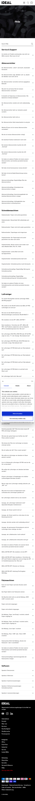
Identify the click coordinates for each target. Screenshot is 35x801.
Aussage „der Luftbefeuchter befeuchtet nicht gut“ (15, 540)
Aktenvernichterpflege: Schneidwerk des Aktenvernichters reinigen (12, 188)
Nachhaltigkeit (6, 729)
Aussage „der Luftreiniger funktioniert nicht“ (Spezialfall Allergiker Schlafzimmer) (13, 504)
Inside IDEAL (5, 752)
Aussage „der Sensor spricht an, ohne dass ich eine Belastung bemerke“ (15, 516)
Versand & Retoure (7, 765)
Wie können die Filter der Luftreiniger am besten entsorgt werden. (15, 444)
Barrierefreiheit (16, 787)
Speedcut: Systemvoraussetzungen (11, 681)
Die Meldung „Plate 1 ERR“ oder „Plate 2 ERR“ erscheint (14, 635)
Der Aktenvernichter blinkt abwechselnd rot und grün (16, 122)
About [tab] (29, 385)
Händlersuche (6, 731)
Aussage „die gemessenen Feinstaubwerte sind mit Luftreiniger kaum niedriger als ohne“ (15, 528)
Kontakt (4, 721)
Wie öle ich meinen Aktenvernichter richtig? (13, 134)
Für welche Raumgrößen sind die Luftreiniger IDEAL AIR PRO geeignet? (15, 299)
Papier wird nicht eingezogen (9, 604)
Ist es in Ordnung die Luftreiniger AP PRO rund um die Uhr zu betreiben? (16, 463)
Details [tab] (18, 385)
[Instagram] (7, 713)
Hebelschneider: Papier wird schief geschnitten (14, 215)
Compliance (27, 785)
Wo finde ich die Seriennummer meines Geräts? (14, 168)
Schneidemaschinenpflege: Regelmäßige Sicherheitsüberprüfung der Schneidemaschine (14, 277)
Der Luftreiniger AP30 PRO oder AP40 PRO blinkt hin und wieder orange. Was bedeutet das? (15, 342)
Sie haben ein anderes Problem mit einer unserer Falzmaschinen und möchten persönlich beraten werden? (15, 649)
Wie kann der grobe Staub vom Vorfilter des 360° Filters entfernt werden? (15, 437)
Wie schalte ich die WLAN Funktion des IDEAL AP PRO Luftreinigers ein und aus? (16, 306)
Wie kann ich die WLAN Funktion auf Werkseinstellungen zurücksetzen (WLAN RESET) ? (15, 313)
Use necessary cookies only (17, 418)
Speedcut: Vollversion (7, 675)
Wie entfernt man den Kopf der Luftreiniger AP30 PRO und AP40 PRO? (16, 423)
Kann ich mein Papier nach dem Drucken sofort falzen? (14, 586)
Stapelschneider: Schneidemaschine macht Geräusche (16, 264)
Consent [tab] (6, 385)
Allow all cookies (17, 413)
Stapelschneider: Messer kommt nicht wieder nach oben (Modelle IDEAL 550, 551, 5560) (15, 245)
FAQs (3, 768)
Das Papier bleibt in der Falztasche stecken (13, 592)
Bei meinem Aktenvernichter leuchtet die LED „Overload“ (14, 146)
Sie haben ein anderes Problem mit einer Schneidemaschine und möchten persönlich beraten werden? (15, 285)
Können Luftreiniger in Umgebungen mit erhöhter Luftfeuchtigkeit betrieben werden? (15, 477)
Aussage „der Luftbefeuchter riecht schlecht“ (14, 534)
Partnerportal (6, 734)
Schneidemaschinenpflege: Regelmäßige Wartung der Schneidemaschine (16, 270)
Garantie (4, 763)
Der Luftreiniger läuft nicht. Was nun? (11, 376)
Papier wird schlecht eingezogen (10, 609)
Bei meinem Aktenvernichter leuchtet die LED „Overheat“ (14, 153)
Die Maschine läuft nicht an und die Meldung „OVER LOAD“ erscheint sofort (15, 598)
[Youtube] (3, 713)
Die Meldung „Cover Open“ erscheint (11, 628)
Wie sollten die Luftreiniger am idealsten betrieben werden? (15, 470)
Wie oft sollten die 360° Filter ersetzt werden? (14, 450)
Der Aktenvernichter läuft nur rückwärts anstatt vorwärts (14, 111)
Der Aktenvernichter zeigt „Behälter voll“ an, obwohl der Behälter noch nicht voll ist (15, 76)
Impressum (5, 785)
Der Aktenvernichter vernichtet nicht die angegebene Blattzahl (16, 83)
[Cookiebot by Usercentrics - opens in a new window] (26, 381)
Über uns (4, 724)
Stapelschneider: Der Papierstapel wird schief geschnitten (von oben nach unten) (14, 238)
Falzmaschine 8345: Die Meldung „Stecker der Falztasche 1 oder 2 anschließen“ (14, 642)
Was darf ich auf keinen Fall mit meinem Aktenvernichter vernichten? (12, 90)
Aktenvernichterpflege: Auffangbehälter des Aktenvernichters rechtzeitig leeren (13, 202)
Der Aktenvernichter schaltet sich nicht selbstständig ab (16, 104)
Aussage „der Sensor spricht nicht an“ (12, 510)
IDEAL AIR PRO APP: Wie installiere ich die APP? (14, 552)
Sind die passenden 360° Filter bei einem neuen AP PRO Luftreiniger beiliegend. (15, 430)
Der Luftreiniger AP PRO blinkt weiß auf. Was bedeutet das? (16, 363)
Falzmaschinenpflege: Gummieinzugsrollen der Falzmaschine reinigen (14, 658)
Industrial (4, 747)
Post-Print (5, 744)
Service (4, 750)
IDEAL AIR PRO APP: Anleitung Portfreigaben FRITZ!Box (13, 572)
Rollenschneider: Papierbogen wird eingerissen (14, 232)
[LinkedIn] (11, 713)
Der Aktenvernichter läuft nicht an (11, 117)
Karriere (4, 726)
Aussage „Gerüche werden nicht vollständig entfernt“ (16, 522)
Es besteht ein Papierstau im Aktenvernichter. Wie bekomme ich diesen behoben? (15, 97)
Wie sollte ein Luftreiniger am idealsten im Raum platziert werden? (15, 456)
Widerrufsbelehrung (8, 790)
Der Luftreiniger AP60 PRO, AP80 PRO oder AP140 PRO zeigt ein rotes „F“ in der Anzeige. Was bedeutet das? (16, 335)
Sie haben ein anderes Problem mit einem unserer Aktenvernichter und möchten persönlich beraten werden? (15, 161)
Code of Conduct (6, 787)
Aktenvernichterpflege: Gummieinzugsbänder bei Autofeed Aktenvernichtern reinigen (15, 195)
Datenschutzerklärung (16, 785)
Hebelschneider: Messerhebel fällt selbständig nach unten (15, 221)
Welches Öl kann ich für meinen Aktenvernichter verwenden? (14, 128)
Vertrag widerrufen (7, 770)
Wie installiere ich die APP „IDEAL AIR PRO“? (13, 320)
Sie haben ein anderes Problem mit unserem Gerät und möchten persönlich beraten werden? (15, 546)
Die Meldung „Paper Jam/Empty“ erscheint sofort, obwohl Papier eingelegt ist (15, 622)
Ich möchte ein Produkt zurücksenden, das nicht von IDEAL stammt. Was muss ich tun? (15, 55)
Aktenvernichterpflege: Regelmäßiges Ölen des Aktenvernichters (14, 181)
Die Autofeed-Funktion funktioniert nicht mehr (14, 140)
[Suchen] (28, 3)
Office (3, 742)
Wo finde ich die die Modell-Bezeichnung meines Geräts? (14, 174)
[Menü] (24, 3)
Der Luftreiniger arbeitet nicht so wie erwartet (14, 498)
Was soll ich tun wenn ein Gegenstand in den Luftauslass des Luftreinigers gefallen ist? (13, 491)
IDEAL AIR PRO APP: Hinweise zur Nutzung (13, 566)
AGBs (24, 787)
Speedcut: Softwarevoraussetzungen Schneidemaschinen (11, 687)
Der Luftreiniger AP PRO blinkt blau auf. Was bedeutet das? (16, 356)
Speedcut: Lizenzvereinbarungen (10, 693)
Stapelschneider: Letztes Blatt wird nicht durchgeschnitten (12, 252)
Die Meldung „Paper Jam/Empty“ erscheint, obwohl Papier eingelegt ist (15, 615)
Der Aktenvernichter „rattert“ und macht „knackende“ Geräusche (16, 68)
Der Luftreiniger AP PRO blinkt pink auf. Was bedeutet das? (16, 349)
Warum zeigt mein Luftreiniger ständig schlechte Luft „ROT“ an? (16, 484)
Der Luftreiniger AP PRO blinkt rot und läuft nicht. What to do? (15, 370)
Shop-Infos (5, 760)
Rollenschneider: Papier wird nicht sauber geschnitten (16, 227)
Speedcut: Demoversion (8, 670)
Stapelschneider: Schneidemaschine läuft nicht (14, 259)
